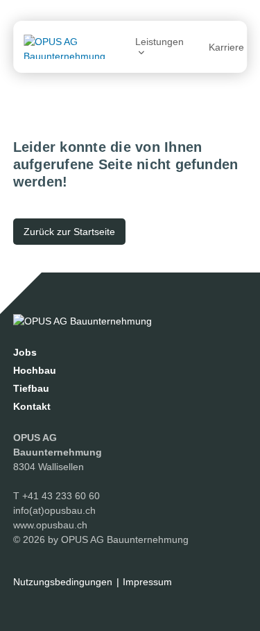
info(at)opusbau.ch (54, 510)
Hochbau (34, 370)
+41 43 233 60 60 (61, 495)
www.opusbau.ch (50, 524)
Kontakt (32, 406)
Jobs (25, 352)
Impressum (147, 581)
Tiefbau (31, 388)
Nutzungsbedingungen (62, 581)
